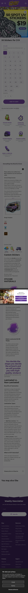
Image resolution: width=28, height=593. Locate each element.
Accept (13, 582)
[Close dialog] (27, 290)
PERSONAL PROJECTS (21, 298)
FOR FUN (21, 300)
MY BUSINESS (21, 296)
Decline (13, 585)
